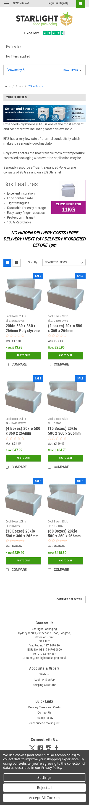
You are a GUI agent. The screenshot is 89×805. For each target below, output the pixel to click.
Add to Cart (23, 355)
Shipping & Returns (44, 685)
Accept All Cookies (44, 797)
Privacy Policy (44, 718)
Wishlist (44, 674)
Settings (44, 777)
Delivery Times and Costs (44, 707)
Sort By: (33, 262)
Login (51, 3)
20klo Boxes (35, 86)
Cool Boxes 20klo (16, 316)
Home (7, 86)
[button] (44, 70)
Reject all (44, 787)
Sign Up (63, 3)
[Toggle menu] (6, 6)
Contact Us (44, 712)
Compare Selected (69, 599)
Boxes (19, 86)
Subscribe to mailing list (44, 723)
